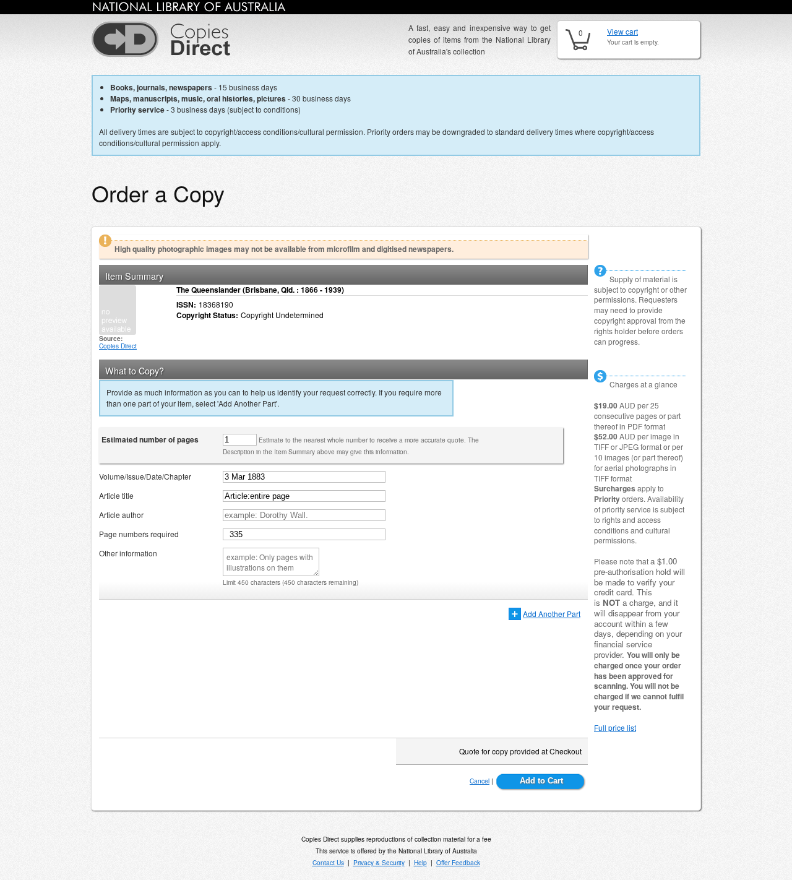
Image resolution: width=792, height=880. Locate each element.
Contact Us (328, 862)
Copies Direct (118, 345)
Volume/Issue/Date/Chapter (145, 476)
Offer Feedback (458, 862)
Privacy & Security (379, 862)
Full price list (615, 727)
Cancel (479, 780)
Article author (121, 514)
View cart (622, 31)
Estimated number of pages (150, 439)
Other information (128, 553)
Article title (116, 495)
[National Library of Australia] (189, 9)
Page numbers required (139, 533)
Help (420, 862)
